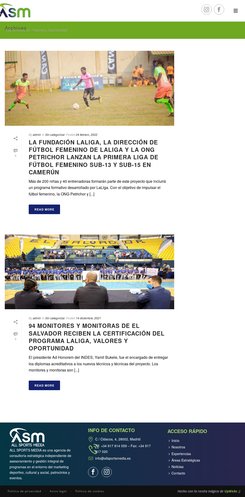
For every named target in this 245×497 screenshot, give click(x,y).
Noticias (178, 466)
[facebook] (93, 472)
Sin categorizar (55, 134)
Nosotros (178, 447)
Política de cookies (89, 491)
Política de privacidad (24, 491)
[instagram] (107, 472)
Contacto (178, 473)
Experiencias (181, 453)
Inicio (175, 440)
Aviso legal (58, 491)
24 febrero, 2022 (86, 134)
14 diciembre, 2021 (88, 318)
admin (37, 134)
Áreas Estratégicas (186, 460)
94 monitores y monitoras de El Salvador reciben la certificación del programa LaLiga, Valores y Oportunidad (97, 336)
